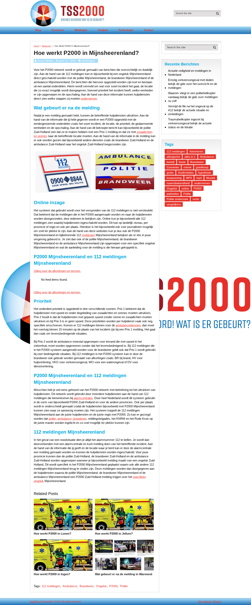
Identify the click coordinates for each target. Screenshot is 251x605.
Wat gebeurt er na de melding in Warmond (123, 574)
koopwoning (174, 177)
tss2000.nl (35, 601)
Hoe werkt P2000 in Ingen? (52, 574)
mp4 (199, 177)
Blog (38, 30)
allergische (173, 156)
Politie (124, 586)
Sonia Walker (45, 60)
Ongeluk (101, 586)
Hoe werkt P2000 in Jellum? (114, 533)
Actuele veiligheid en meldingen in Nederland (189, 72)
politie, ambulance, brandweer (67, 418)
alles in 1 (190, 156)
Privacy (217, 601)
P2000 (113, 586)
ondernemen (89, 98)
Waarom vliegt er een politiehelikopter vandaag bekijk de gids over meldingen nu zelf (193, 97)
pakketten (173, 193)
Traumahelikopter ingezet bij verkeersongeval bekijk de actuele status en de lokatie (190, 123)
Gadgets (103, 30)
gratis (170, 172)
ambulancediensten (128, 325)
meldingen (88, 235)
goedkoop (202, 167)
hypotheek (204, 172)
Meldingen (81, 30)
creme (187, 167)
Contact (148, 30)
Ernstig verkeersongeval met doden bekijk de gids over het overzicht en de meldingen (192, 83)
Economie (58, 30)
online (185, 188)
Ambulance (70, 586)
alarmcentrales (83, 398)
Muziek (210, 177)
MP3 (189, 177)
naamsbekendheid (178, 183)
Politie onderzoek (177, 199)
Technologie (125, 30)
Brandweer (86, 586)
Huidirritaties (186, 172)
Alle (200, 601)
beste (182, 162)
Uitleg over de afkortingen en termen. (57, 271)
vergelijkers (174, 204)
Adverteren (196, 151)
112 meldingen (51, 586)
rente (196, 199)
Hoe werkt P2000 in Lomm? (52, 533)
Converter (173, 167)
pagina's (207, 601)
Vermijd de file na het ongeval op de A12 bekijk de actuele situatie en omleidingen (190, 110)
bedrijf (170, 162)
